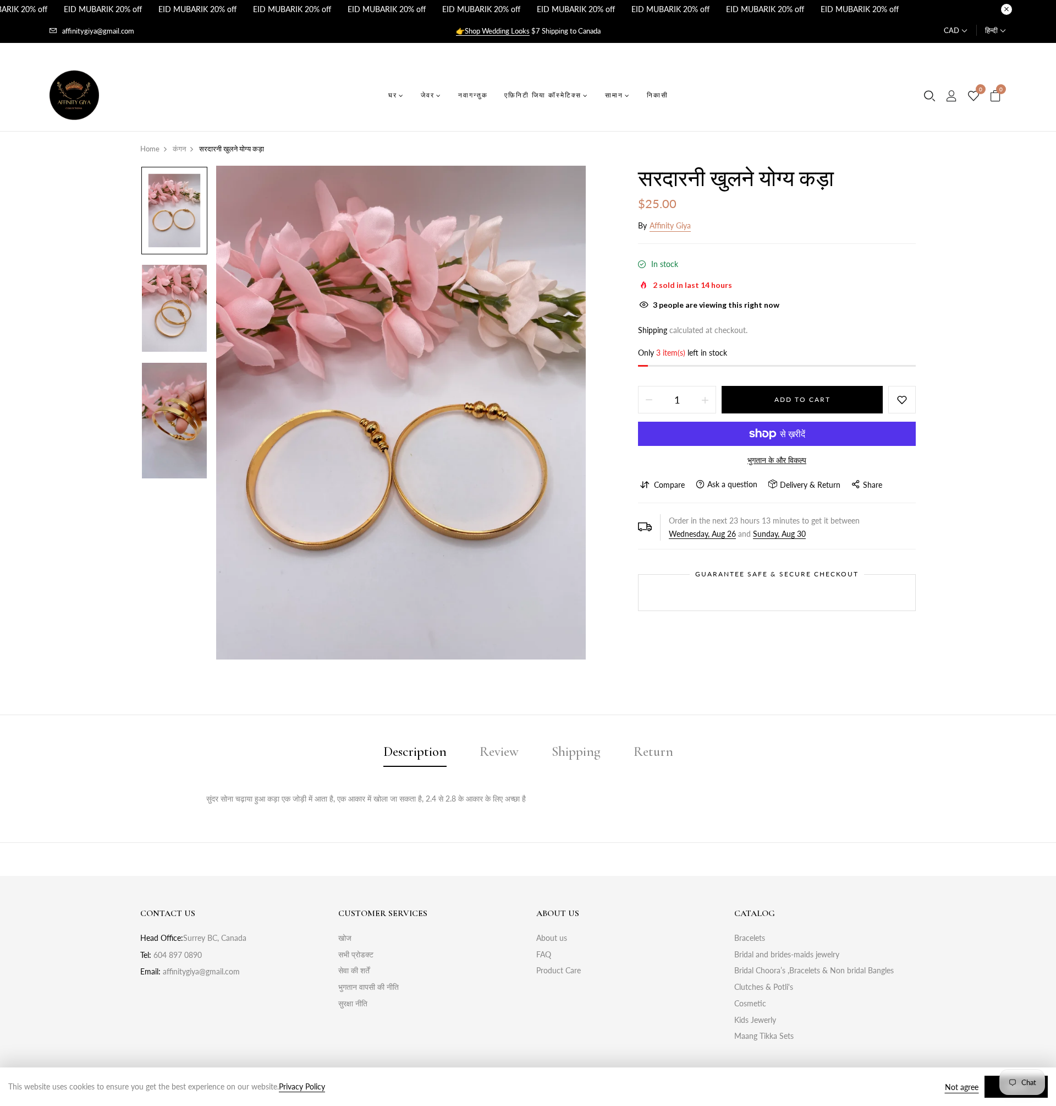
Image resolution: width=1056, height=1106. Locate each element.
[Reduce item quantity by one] (649, 399)
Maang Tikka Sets (764, 1035)
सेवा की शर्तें (354, 970)
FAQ (543, 954)
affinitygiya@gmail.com (98, 30)
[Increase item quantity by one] (705, 399)
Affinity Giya (670, 225)
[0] (973, 96)
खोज (344, 937)
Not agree (961, 1087)
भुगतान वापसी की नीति (368, 986)
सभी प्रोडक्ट (355, 954)
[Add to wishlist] (902, 399)
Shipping (652, 330)
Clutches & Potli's (763, 986)
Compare (669, 484)
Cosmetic (750, 1003)
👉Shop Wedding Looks (493, 30)
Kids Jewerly (755, 1020)
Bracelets (749, 937)
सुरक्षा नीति (352, 1003)
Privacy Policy (302, 1086)
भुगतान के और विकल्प (776, 460)
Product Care (558, 970)
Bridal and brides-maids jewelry (786, 954)
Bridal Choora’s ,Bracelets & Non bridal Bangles (814, 970)
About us (551, 937)
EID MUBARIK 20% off (103, 9)
